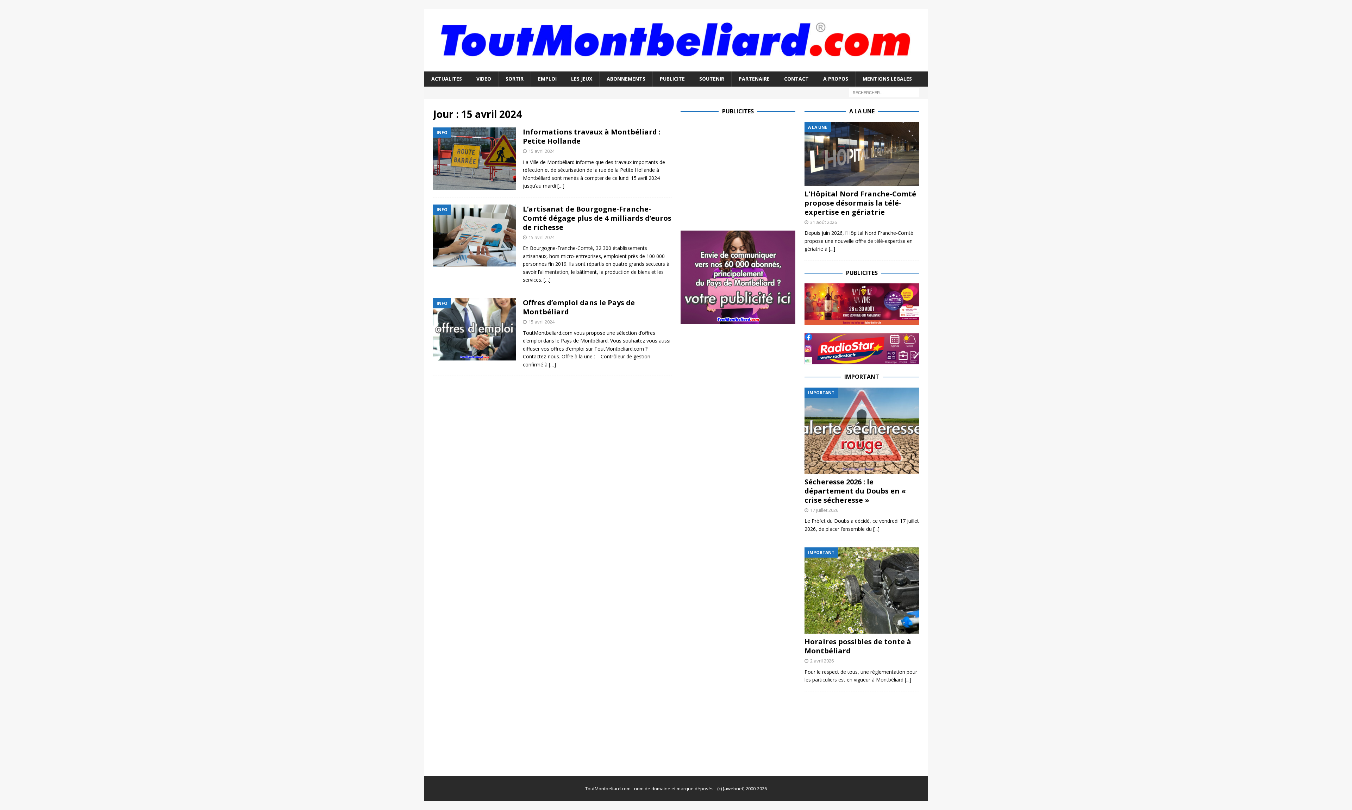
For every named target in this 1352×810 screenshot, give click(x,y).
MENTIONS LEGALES (887, 78)
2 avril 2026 (822, 661)
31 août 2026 (823, 222)
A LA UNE (862, 111)
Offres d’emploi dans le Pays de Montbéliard (579, 307)
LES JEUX (581, 78)
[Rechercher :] (884, 92)
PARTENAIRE (754, 78)
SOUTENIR (711, 78)
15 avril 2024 (541, 151)
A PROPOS (835, 78)
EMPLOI (547, 78)
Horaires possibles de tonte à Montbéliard (858, 646)
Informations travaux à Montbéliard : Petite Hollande (592, 136)
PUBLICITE (672, 78)
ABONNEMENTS (626, 78)
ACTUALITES (446, 78)
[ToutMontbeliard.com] (676, 67)
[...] (832, 248)
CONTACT (796, 78)
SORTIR (515, 78)
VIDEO (483, 78)
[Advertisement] (740, 171)
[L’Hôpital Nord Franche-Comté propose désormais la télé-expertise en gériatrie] (862, 154)
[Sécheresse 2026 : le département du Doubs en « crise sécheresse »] (862, 431)
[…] (560, 185)
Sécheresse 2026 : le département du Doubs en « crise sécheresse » (855, 491)
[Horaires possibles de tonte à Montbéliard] (862, 590)
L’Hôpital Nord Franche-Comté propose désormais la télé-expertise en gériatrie (860, 203)
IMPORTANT (861, 377)
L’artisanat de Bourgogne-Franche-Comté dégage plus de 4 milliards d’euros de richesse (597, 218)
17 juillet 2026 (824, 510)
